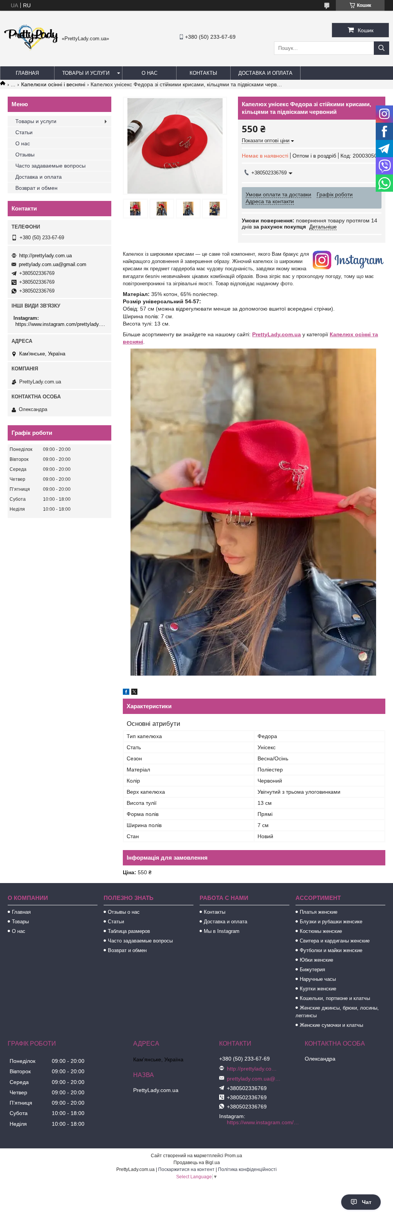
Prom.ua (233, 1155)
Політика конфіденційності (247, 1169)
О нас (149, 73)
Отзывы (25, 154)
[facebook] (126, 693)
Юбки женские (316, 960)
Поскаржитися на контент (186, 1169)
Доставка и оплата (265, 73)
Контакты (203, 73)
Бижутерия (312, 969)
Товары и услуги (85, 73)
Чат (367, 1202)
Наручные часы (318, 979)
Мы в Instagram (221, 931)
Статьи (24, 132)
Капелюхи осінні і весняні (53, 84)
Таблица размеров (129, 931)
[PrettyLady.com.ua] (31, 49)
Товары (20, 921)
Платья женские (318, 912)
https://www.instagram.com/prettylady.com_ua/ (60, 324)
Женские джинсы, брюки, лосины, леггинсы (337, 1011)
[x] (134, 693)
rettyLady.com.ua (278, 334)
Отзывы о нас (124, 912)
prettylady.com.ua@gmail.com (52, 264)
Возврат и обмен (36, 188)
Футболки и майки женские (331, 950)
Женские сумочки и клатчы (331, 1025)
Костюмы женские (321, 931)
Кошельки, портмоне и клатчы (335, 998)
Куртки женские (318, 989)
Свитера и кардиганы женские (335, 941)
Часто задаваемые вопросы (50, 166)
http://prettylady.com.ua (45, 255)
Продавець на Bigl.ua (196, 1162)
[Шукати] (381, 48)
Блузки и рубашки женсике (331, 921)
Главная (27, 73)
